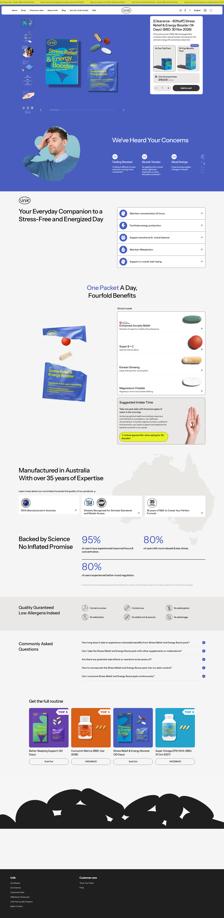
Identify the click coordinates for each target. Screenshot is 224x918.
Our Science (15, 888)
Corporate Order (17, 892)
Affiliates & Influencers (20, 897)
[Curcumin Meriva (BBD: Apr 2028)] (91, 727)
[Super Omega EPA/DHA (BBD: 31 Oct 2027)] (175, 727)
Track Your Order (86, 883)
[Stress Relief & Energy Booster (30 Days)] (133, 727)
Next (123, 110)
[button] (23, 10)
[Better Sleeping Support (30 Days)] (49, 727)
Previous (40, 110)
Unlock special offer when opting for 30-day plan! (143, 437)
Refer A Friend (16, 906)
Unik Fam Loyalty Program (21, 902)
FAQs (81, 888)
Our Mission (15, 883)
